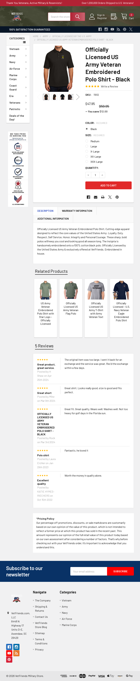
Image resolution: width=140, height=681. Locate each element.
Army (12, 55)
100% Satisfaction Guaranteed (29, 29)
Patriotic (14, 109)
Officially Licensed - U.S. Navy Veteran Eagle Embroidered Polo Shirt (121, 312)
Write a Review (109, 86)
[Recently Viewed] (116, 16)
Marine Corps (13, 77)
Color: (96, 122)
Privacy (39, 649)
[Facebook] (100, 29)
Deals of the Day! (16, 117)
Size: (94, 135)
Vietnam (14, 48)
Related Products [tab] (51, 271)
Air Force (14, 68)
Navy (12, 62)
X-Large (95, 151)
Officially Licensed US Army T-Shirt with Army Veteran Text (96, 310)
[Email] (96, 197)
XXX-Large (96, 161)
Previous (38, 97)
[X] (131, 29)
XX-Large (95, 156)
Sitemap (40, 633)
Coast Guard (13, 87)
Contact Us (41, 616)
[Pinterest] (125, 29)
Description (45, 210)
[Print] (103, 197)
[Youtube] (112, 29)
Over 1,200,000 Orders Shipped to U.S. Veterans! (108, 2)
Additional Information (53, 218)
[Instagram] (106, 29)
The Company (43, 600)
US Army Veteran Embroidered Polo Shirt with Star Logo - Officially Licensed (45, 313)
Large (93, 146)
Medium (94, 141)
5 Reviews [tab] (44, 345)
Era (11, 95)
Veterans (14, 102)
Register (102, 18)
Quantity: (92, 167)
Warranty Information (77, 210)
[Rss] (118, 29)
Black (93, 129)
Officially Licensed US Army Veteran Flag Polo (70, 308)
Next (77, 97)
